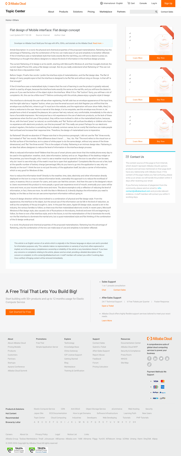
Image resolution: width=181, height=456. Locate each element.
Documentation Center (131, 343)
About (51, 11)
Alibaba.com (71, 439)
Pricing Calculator (100, 367)
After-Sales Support (101, 351)
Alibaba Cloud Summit (17, 371)
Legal (57, 434)
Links (86, 434)
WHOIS (124, 359)
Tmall (40, 439)
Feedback (97, 359)
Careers (9, 434)
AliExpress (59, 439)
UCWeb (126, 439)
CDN (63, 409)
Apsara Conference (16, 367)
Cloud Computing (58, 418)
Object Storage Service (96, 409)
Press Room (126, 355)
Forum (95, 363)
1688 (80, 439)
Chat (104, 290)
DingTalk (147, 439)
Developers (92, 418)
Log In (154, 3)
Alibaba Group (12, 439)
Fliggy (95, 439)
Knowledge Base (71, 347)
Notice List (72, 434)
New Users (147, 413)
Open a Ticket (108, 306)
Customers (12, 355)
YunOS (102, 439)
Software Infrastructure (107, 413)
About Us (24, 434)
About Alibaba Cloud (17, 343)
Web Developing (110, 418)
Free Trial (40, 343)
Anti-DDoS (75, 409)
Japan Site (38, 413)
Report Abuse (98, 355)
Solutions (78, 11)
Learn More (137, 58)
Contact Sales (167, 12)
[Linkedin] (155, 358)
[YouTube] (167, 358)
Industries (76, 418)
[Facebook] (149, 358)
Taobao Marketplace (28, 439)
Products (63, 11)
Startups (11, 363)
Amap (118, 439)
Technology (69, 343)
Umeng (133, 439)
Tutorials (126, 418)
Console (143, 3)
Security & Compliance (130, 351)
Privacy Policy (41, 434)
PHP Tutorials (142, 418)
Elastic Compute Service (44, 409)
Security (149, 409)
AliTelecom (110, 439)
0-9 (134, 422)
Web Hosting (133, 409)
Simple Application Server (47, 347)
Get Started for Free (20, 311)
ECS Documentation (58, 413)
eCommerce (117, 409)
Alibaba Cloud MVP (129, 347)
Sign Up (168, 3)
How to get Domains (82, 413)
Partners (121, 11)
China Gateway (71, 351)
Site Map (125, 363)
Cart (133, 3)
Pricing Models (14, 347)
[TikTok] (149, 364)
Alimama (87, 439)
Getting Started (71, 359)
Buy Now (161, 58)
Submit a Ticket (99, 347)
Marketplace (106, 11)
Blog (66, 363)
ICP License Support (73, 355)
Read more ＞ (98, 43)
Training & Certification (74, 371)
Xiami (139, 439)
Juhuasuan (49, 439)
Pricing (91, 11)
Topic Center (39, 418)
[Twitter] (161, 358)
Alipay (155, 439)
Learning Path (130, 413)
